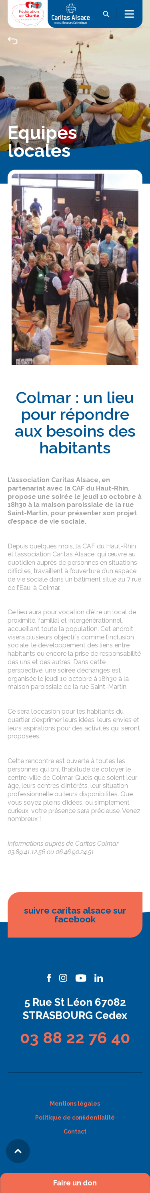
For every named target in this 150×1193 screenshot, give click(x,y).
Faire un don (75, 1183)
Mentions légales (75, 1103)
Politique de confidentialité (75, 1117)
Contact (75, 1131)
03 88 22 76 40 (75, 1037)
